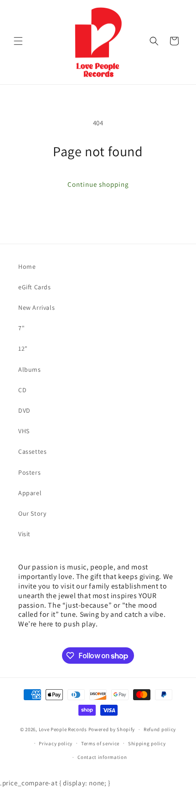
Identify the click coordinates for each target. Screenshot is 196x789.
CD (22, 390)
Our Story (32, 513)
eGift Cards (34, 287)
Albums (29, 369)
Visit (24, 534)
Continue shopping (98, 184)
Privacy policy (55, 743)
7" (21, 328)
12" (23, 348)
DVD (24, 410)
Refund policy (160, 729)
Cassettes (32, 451)
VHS (24, 431)
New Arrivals (36, 307)
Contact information (102, 757)
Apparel (29, 493)
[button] (18, 41)
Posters (29, 472)
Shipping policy (147, 743)
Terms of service (100, 743)
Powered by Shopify (111, 729)
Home (27, 266)
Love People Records (63, 729)
